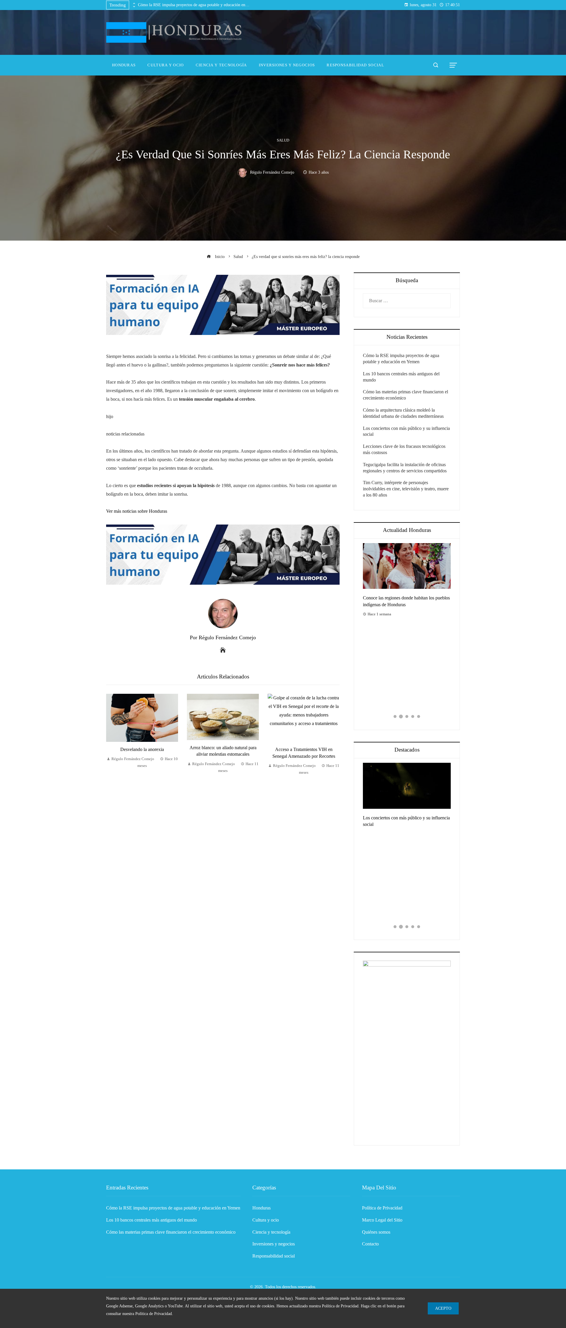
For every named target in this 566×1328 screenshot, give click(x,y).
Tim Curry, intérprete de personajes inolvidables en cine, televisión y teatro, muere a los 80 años (406, 488)
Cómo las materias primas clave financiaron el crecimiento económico (171, 1232)
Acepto (443, 1308)
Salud (283, 140)
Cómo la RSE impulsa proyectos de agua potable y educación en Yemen (194, 5)
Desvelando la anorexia (142, 749)
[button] (395, 716)
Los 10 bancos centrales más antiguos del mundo (151, 1219)
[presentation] (133, 3)
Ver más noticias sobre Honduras (136, 511)
